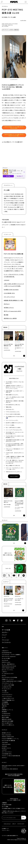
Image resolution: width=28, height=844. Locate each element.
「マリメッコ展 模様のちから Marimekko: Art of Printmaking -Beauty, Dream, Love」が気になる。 (15, 462)
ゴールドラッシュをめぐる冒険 (8, 685)
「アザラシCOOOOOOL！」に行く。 (13, 411)
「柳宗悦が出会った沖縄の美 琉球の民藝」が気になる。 (15, 401)
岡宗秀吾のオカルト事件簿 (10, 318)
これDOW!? (6, 280)
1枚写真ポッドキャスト (9, 307)
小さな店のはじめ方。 (6, 713)
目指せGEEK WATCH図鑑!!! (7, 721)
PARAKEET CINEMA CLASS (8, 736)
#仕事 (11, 29)
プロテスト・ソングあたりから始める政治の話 (11, 755)
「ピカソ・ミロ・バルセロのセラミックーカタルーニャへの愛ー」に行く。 (14, 468)
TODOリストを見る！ (14, 476)
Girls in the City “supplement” (9, 656)
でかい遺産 (4, 690)
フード (4, 637)
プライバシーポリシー (14, 811)
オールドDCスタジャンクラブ (7, 673)
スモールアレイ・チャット (9, 297)
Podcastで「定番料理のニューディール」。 (10, 738)
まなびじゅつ (7, 304)
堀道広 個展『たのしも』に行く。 (12, 394)
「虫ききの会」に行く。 (10, 409)
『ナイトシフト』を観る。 (10, 425)
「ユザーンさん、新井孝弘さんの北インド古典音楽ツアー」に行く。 (15, 398)
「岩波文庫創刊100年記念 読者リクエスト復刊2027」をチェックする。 (15, 440)
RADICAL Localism (6, 662)
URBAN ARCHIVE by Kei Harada (9, 666)
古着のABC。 (4, 706)
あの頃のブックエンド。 (6, 748)
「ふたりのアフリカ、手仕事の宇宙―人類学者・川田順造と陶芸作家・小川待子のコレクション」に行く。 (14, 445)
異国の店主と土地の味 (6, 719)
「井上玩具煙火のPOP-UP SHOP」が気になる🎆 (15, 417)
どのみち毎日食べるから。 (7, 753)
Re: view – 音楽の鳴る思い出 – (8, 664)
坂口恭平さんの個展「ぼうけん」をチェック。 (14, 422)
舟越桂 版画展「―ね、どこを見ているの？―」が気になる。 (15, 391)
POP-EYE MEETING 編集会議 (8, 740)
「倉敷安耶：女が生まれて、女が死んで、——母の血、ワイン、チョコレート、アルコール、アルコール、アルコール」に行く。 (14, 387)
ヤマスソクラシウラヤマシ (7, 694)
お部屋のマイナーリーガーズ (7, 679)
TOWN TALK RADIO (6, 744)
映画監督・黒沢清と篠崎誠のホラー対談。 (13, 300)
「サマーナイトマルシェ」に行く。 (12, 420)
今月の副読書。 (5, 702)
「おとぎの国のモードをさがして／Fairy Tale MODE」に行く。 (15, 382)
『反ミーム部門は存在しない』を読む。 (13, 427)
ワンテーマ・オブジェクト (7, 696)
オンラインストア (21, 823)
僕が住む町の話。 (5, 704)
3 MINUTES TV (5, 650)
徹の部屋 (6, 315)
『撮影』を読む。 (9, 407)
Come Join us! (7, 823)
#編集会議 (16, 29)
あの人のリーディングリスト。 (7, 669)
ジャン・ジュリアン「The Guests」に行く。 (14, 430)
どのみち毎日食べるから (9, 293)
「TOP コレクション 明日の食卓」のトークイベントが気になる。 (15, 449)
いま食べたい (4, 671)
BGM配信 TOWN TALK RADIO (11, 289)
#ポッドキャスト (5, 29)
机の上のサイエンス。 (6, 715)
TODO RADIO (5, 742)
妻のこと (3, 707)
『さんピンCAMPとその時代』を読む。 (13, 414)
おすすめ (4, 675)
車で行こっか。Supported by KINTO (12, 311)
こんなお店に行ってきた (7, 687)
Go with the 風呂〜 (6, 658)
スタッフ (14, 823)
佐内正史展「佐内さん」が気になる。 (13, 404)
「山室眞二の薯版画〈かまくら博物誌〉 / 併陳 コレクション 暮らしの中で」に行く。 (15, 457)
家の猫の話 (4, 711)
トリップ (4, 635)
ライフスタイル (6, 642)
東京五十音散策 (5, 717)
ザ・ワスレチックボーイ (6, 688)
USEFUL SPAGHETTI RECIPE (8, 668)
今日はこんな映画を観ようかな (8, 700)
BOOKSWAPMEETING (6, 652)
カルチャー (5, 632)
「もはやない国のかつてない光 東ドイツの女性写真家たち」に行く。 (15, 436)
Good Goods (5, 660)
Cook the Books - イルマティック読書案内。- (11, 654)
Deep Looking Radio (6, 734)
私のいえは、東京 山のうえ (7, 723)
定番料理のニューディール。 (7, 709)
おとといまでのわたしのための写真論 (9, 677)
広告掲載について (5, 828)
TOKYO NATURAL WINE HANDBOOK (10, 769)
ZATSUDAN (4, 746)
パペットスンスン (5, 692)
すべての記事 (6, 630)
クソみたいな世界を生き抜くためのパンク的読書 (12, 681)
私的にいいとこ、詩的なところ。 (8, 725)
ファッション (5, 640)
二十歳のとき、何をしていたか (8, 698)
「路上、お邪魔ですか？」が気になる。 (13, 465)
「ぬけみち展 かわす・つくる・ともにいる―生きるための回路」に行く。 (14, 433)
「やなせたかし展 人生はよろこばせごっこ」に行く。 (15, 453)
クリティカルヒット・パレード (7, 683)
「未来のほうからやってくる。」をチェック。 (14, 471)
